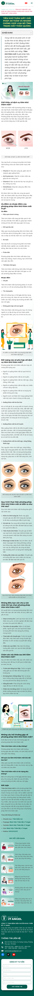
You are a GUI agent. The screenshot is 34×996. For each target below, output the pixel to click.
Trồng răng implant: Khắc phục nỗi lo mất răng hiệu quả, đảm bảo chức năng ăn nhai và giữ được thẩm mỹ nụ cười (23, 845)
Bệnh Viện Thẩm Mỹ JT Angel (20, 822)
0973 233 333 (9, 946)
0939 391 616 (22, 948)
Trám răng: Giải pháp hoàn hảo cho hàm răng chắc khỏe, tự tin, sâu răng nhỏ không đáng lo (24, 856)
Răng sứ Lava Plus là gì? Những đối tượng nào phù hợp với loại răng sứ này (22, 878)
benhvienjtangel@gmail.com (13, 951)
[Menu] (32, 3)
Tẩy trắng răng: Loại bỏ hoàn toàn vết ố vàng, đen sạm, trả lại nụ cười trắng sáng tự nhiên (24, 868)
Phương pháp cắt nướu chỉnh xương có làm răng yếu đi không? (23, 889)
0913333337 (13, 831)
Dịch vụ (11, 9)
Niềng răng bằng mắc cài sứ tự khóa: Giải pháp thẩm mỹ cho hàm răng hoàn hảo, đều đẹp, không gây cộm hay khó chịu (24, 901)
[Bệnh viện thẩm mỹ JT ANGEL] (8, 3)
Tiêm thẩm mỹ (17, 819)
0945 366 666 (12, 948)
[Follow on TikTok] (8, 954)
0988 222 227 (19, 946)
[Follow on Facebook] (2, 954)
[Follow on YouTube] (13, 954)
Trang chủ (4, 9)
